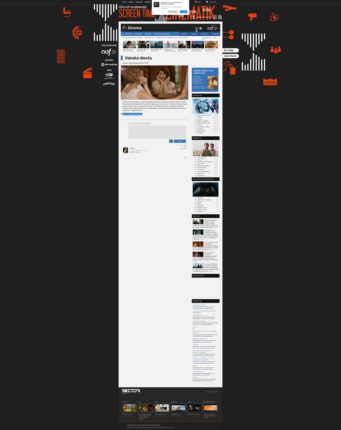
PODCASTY (205, 34)
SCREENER (215, 34)
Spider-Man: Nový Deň (204, 200)
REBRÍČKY (184, 34)
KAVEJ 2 (195, 377)
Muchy (199, 204)
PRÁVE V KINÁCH (183, 38)
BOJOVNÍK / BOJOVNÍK (200, 339)
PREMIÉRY (194, 34)
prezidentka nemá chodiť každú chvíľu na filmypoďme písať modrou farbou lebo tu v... (204, 317)
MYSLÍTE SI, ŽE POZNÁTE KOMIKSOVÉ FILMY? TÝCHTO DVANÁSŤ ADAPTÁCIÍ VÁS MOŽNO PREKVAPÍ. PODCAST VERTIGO (205, 256)
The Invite (201, 169)
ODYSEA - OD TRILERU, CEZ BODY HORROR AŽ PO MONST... (203, 359)
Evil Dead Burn (202, 167)
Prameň (200, 211)
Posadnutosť (201, 131)
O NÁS (214, 38)
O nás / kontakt (155, 425)
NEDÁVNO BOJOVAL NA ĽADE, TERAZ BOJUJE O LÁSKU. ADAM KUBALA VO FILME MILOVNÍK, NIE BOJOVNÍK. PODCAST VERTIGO (205, 223)
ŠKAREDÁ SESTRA (198, 372)
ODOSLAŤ (180, 141)
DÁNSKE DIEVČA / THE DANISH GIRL (203, 71)
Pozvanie (200, 132)
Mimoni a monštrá (203, 121)
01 (181, 145)
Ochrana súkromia (131, 425)
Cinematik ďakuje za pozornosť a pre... (211, 50)
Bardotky (200, 129)
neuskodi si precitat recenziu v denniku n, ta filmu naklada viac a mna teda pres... (204, 341)
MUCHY (195, 327)
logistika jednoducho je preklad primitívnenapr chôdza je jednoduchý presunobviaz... (205, 323)
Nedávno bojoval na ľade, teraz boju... (183, 50)
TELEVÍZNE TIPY (160, 38)
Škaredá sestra (202, 207)
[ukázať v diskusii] (143, 150)
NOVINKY (128, 34)
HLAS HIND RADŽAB (199, 305)
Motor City (201, 173)
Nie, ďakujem (173, 12)
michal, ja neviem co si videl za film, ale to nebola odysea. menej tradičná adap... (204, 368)
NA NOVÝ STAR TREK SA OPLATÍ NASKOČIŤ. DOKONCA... (203, 351)
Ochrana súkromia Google (144, 425)
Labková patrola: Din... (204, 123)
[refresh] (185, 145)
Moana (200, 160)
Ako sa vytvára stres (160, 414)
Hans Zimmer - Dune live (194, 414)
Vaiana (199, 125)
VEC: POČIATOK (198, 315)
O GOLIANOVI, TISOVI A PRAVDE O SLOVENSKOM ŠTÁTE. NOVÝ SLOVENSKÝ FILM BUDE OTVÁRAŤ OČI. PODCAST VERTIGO (205, 246)
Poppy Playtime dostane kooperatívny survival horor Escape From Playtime (145, 417)
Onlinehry (147, 2)
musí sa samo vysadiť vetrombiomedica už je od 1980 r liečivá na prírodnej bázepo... (205, 335)
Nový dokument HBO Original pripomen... (197, 50)
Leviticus (200, 202)
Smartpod (139, 2)
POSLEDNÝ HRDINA (199, 321)
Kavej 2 (200, 119)
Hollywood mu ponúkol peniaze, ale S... (170, 51)
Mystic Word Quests (128, 414)
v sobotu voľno (197, 312)
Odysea (200, 117)
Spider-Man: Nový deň (204, 115)
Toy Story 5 (201, 164)
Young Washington (203, 171)
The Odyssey (202, 158)
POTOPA (195, 345)
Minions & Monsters (204, 165)
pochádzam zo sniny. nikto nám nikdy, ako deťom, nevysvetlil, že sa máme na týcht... (204, 347)
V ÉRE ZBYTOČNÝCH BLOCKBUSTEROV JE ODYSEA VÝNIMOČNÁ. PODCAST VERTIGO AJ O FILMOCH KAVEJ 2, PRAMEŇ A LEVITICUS (205, 267)
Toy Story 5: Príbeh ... (204, 127)
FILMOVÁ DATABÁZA (161, 34)
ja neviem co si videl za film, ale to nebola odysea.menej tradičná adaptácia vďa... (204, 362)
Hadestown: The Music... (205, 162)
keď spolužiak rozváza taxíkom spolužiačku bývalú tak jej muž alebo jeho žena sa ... (204, 380)
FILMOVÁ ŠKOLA (132, 38)
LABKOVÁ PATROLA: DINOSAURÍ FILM (204, 311)
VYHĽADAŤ (205, 38)
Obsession (201, 175)
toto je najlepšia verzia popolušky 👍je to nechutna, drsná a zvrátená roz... (204, 374)
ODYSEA (195, 366)
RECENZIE (138, 34)
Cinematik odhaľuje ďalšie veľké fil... (142, 50)
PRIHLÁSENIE (213, 2)
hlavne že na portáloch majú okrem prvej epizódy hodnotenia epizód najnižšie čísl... (204, 354)
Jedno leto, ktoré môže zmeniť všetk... (129, 50)
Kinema (131, 2)
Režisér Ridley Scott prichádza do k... (156, 50)
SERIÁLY (140, 38)
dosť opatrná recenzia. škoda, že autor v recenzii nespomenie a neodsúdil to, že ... (204, 307)
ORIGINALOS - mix (176, 414)
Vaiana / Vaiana (202, 209)
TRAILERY (147, 34)
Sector (124, 2)
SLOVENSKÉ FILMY (171, 38)
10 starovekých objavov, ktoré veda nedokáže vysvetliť (210, 416)
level (125, 153)
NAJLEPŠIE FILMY (149, 38)
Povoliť (184, 12)
